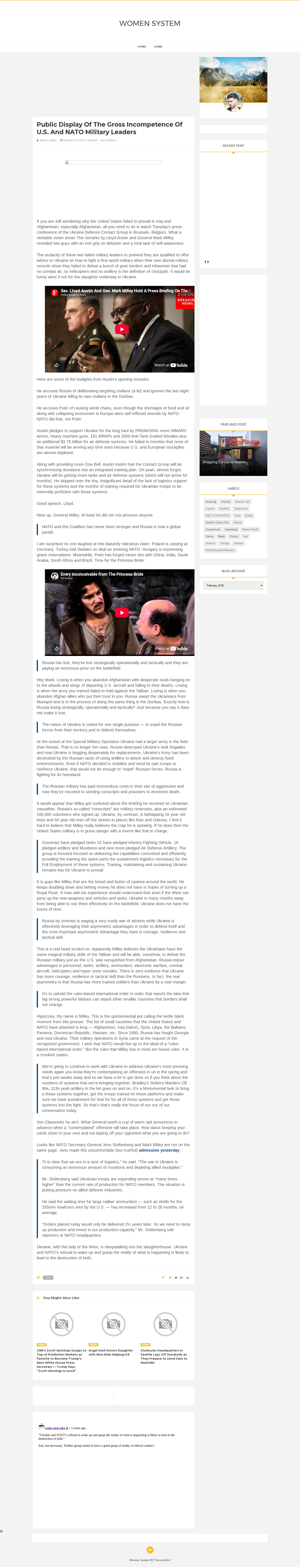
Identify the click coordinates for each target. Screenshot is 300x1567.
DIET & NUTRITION (218, 515)
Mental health (250, 529)
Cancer (210, 508)
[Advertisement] (113, 85)
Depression (241, 508)
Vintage (224, 543)
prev (205, 261)
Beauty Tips (243, 501)
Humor (238, 522)
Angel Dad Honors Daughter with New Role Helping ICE (111, 1352)
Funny (249, 515)
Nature (209, 536)
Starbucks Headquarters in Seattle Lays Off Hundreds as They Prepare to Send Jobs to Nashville (164, 1357)
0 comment (109, 140)
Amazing (211, 501)
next (208, 261)
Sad (245, 536)
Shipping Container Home (224, 462)
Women (238, 543)
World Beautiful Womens (220, 550)
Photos (234, 536)
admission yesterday (159, 1150)
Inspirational (213, 529)
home (142, 46)
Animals (226, 501)
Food (237, 515)
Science (210, 543)
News (48, 1277)
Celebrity (224, 508)
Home (158, 46)
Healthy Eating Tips (217, 522)
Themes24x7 (162, 1560)
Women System (150, 23)
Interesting (231, 529)
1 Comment (90, 140)
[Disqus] (113, 1472)
